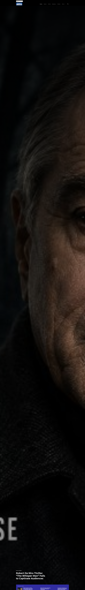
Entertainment (19, 570)
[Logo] (19, 4)
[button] (68, 4)
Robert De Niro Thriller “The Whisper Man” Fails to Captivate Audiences (30, 576)
